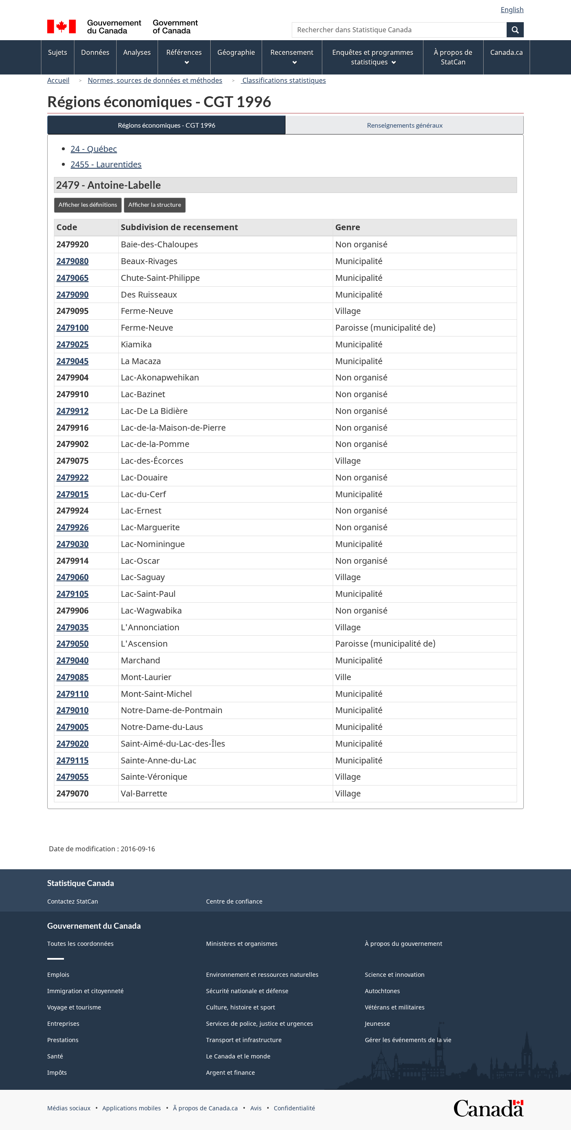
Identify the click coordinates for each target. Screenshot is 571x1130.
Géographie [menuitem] (236, 52)
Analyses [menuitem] (137, 52)
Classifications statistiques (283, 80)
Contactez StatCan (72, 901)
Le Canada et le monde (238, 1056)
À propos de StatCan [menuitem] (453, 57)
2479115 (72, 760)
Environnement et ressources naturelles (262, 974)
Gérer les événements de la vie (408, 1040)
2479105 (72, 593)
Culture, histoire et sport (240, 1007)
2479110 (72, 693)
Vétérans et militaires (395, 1007)
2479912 (72, 410)
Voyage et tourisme (74, 1007)
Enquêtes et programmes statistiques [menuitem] (372, 57)
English (512, 9)
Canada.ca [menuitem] (506, 52)
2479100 (72, 327)
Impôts (57, 1072)
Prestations (63, 1040)
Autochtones (382, 991)
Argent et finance (230, 1072)
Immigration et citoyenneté (85, 991)
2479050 (72, 643)
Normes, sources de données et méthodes (155, 80)
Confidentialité (294, 1108)
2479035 (72, 627)
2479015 (72, 494)
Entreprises (63, 1023)
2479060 (72, 577)
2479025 (72, 344)
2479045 (72, 361)
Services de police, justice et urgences (259, 1023)
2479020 (72, 743)
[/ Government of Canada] (122, 28)
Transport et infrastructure (244, 1040)
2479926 (72, 527)
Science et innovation (395, 974)
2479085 (72, 677)
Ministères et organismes (242, 944)
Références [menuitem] (184, 52)
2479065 (72, 277)
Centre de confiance (234, 901)
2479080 (72, 261)
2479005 (72, 726)
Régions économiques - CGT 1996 (166, 125)
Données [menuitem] (95, 52)
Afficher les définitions (88, 204)
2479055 (72, 776)
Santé (55, 1056)
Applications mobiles (131, 1108)
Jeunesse (377, 1023)
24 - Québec (94, 148)
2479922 (72, 477)
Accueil (58, 80)
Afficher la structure (154, 204)
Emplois (58, 974)
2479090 (72, 294)
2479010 (72, 710)
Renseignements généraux (405, 125)
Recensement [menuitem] (292, 52)
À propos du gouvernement (403, 944)
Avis (256, 1108)
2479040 (72, 660)
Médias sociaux (68, 1108)
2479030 (72, 544)
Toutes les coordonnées (80, 944)
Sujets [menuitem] (57, 52)
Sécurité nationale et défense (247, 991)
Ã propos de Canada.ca (205, 1108)
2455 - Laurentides (106, 164)
